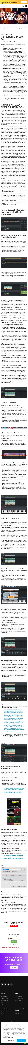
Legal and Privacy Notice (8, 1037)
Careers (2, 1015)
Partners (2, 1002)
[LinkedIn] (8, 984)
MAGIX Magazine (18, 996)
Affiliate (2, 1004)
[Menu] (26, 6)
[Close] (25, 1023)
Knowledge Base (4, 998)
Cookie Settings (11, 1040)
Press (2, 1018)
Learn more (14, 967)
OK (21, 1040)
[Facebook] (11, 984)
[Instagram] (5, 984)
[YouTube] (2, 984)
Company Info (4, 1011)
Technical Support (4, 996)
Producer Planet (18, 1000)
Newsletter (3, 1013)
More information (18, 1013)
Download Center (4, 1000)
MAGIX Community (19, 998)
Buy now (14, 941)
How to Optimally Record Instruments (8, 28)
